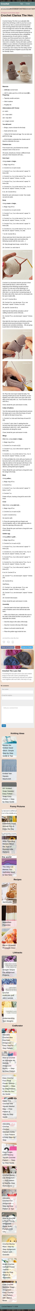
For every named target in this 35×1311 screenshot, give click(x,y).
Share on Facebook (8, 647)
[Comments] (8, 642)
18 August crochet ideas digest (10, 13)
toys (17, 638)
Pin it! (18, 647)
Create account (28, 4)
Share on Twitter (27, 647)
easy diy (12, 638)
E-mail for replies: (7, 695)
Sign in (21, 4)
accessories (6, 638)
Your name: (5, 689)
